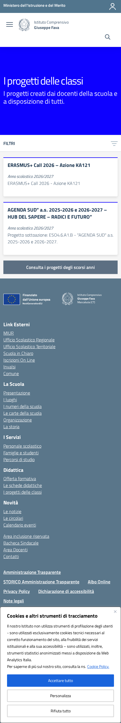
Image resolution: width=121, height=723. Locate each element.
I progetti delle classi (22, 492)
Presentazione (16, 392)
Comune (11, 373)
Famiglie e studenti (21, 452)
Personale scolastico (22, 446)
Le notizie (12, 511)
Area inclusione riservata (26, 536)
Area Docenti (15, 549)
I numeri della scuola (22, 406)
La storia (11, 426)
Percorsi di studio (19, 459)
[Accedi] (112, 6)
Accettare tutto (60, 680)
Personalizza (60, 696)
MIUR (8, 333)
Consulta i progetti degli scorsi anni (60, 267)
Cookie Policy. (98, 666)
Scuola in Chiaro (18, 353)
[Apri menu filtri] (114, 143)
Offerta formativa (19, 478)
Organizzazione (17, 419)
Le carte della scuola (22, 413)
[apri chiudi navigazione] (9, 25)
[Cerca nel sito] (107, 37)
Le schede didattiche (22, 485)
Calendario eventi (19, 525)
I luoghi (10, 399)
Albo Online (99, 581)
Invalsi (9, 366)
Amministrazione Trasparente (32, 572)
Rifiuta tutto (61, 711)
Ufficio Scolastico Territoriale (29, 346)
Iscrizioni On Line (19, 360)
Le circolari (13, 518)
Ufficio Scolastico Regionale (29, 339)
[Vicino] (115, 611)
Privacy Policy (16, 591)
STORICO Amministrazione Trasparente (41, 581)
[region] (60, 665)
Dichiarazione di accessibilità (66, 591)
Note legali (13, 600)
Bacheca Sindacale (21, 543)
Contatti (11, 556)
